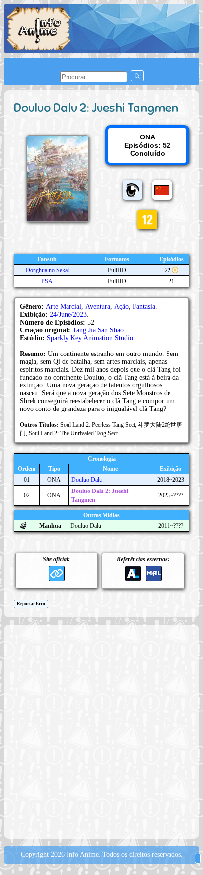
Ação (121, 306)
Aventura (97, 306)
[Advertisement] (101, 730)
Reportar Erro (31, 604)
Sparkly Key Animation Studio (90, 338)
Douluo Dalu (86, 479)
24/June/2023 (68, 314)
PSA (47, 281)
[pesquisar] (137, 75)
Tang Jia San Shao (98, 330)
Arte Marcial (63, 306)
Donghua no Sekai (47, 270)
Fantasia (144, 306)
